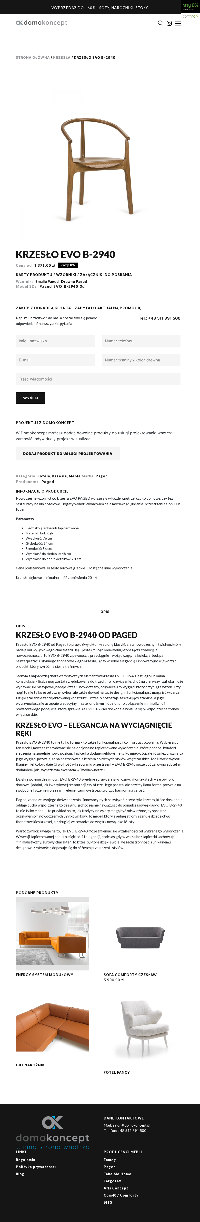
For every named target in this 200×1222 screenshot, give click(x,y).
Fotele (44, 476)
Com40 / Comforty (121, 1195)
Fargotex (112, 1181)
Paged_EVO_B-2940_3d (62, 286)
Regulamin (25, 1160)
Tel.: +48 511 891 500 (159, 318)
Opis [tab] (105, 612)
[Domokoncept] (41, 22)
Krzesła (61, 57)
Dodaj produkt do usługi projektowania (67, 453)
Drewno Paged (74, 281)
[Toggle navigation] (178, 23)
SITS (108, 1202)
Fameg (110, 1160)
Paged (102, 476)
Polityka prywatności (36, 1167)
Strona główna (33, 57)
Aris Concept (116, 1188)
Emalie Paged (47, 281)
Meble (75, 476)
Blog (20, 1174)
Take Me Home (117, 1174)
